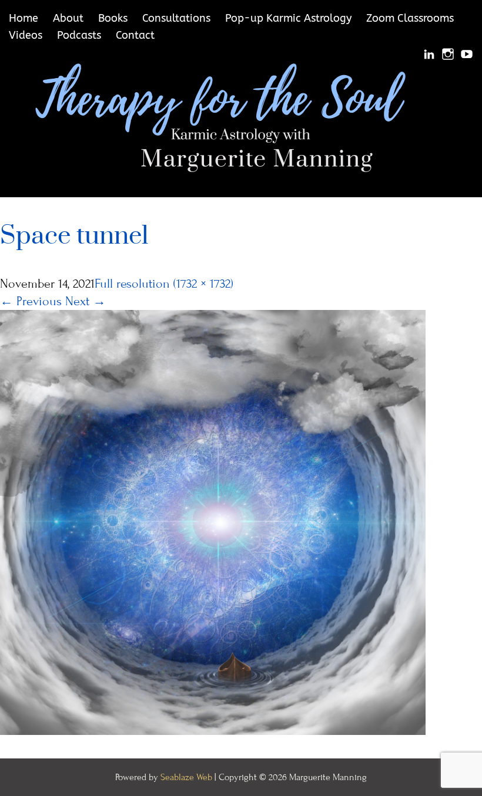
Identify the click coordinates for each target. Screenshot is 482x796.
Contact (135, 35)
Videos (25, 35)
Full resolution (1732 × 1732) (164, 283)
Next (85, 301)
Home (23, 18)
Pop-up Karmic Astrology (288, 18)
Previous (31, 301)
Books (113, 18)
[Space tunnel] (213, 521)
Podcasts (79, 35)
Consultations (176, 18)
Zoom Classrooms (410, 18)
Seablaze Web (187, 777)
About (68, 18)
